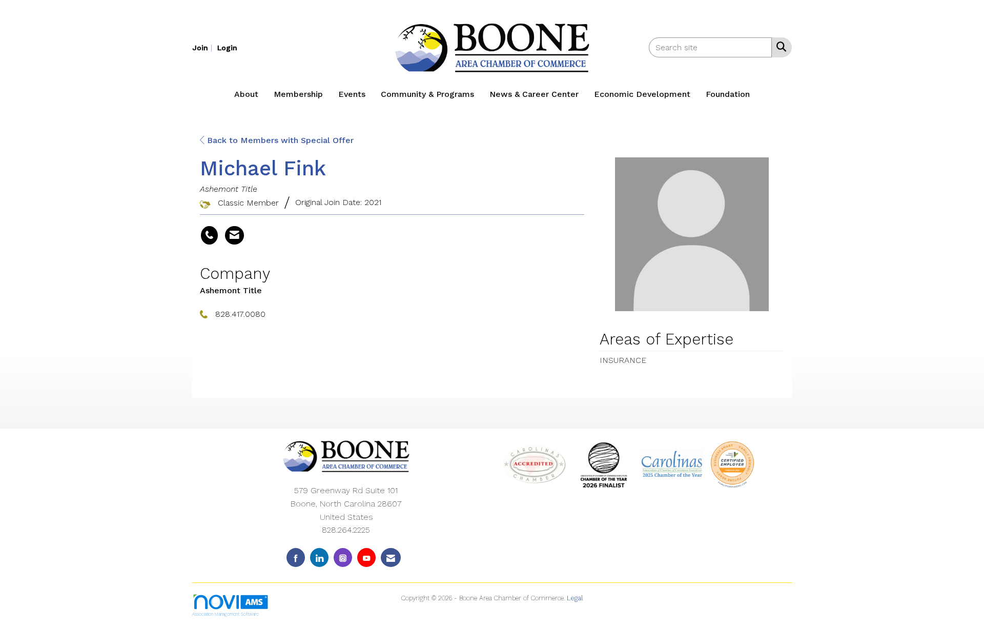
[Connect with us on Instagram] (343, 557)
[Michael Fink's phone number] (209, 235)
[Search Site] (779, 46)
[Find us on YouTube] (366, 557)
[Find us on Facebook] (295, 557)
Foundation (728, 94)
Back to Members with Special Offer (279, 140)
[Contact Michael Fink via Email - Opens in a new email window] (234, 235)
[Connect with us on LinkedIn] (319, 557)
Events (351, 94)
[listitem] (203, 47)
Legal (575, 598)
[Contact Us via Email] (391, 557)
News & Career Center (534, 94)
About (246, 94)
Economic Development (642, 94)
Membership (298, 94)
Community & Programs (427, 94)
